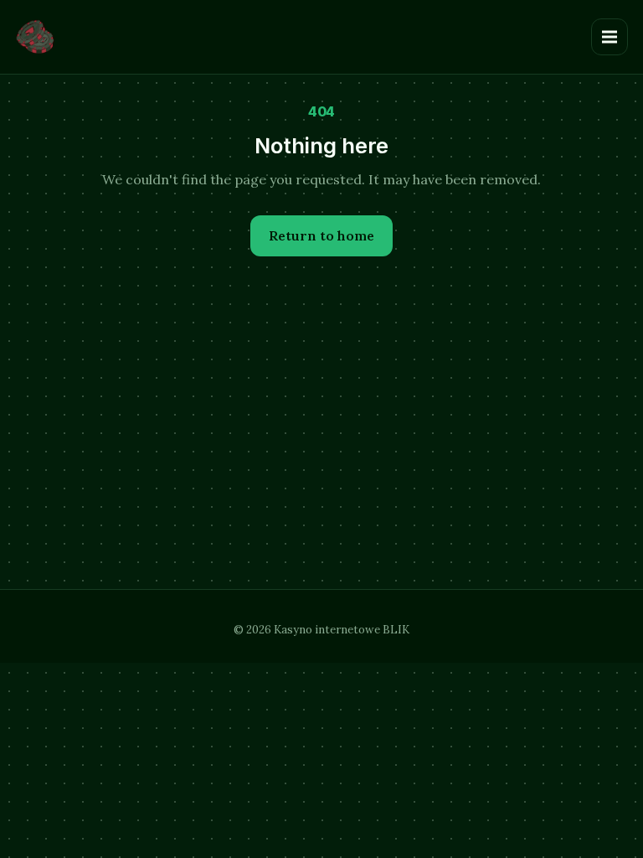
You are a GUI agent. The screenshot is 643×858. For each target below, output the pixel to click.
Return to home (321, 235)
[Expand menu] (609, 36)
